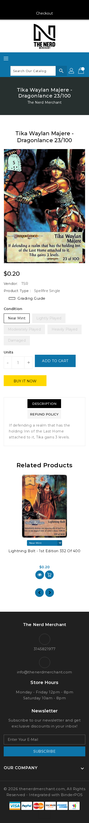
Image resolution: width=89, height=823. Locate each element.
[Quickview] (39, 574)
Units (9, 352)
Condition (13, 309)
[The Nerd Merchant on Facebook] (25, 5)
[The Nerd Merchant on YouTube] (44, 5)
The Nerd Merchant (44, 102)
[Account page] (72, 71)
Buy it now (25, 381)
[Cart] (82, 71)
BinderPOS (72, 794)
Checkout (44, 13)
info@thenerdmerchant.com (44, 672)
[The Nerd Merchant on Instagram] (35, 5)
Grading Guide (31, 298)
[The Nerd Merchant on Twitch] (63, 5)
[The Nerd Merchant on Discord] (54, 5)
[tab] (44, 403)
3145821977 (44, 649)
